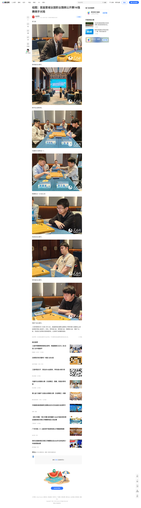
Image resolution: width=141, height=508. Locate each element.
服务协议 (45, 497)
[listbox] (57, 394)
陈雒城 (33, 352)
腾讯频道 (77, 497)
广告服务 (59, 497)
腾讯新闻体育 (35, 399)
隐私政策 (50, 497)
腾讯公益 (68, 497)
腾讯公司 (55, 503)
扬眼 (33, 411)
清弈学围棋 (34, 364)
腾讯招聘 (63, 497)
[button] (105, 13)
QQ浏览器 (72, 497)
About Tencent (40, 497)
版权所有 (59, 503)
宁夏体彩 (34, 423)
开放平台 (54, 497)
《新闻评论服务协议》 (51, 452)
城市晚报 (34, 447)
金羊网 (33, 435)
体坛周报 (34, 375)
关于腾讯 (34, 497)
